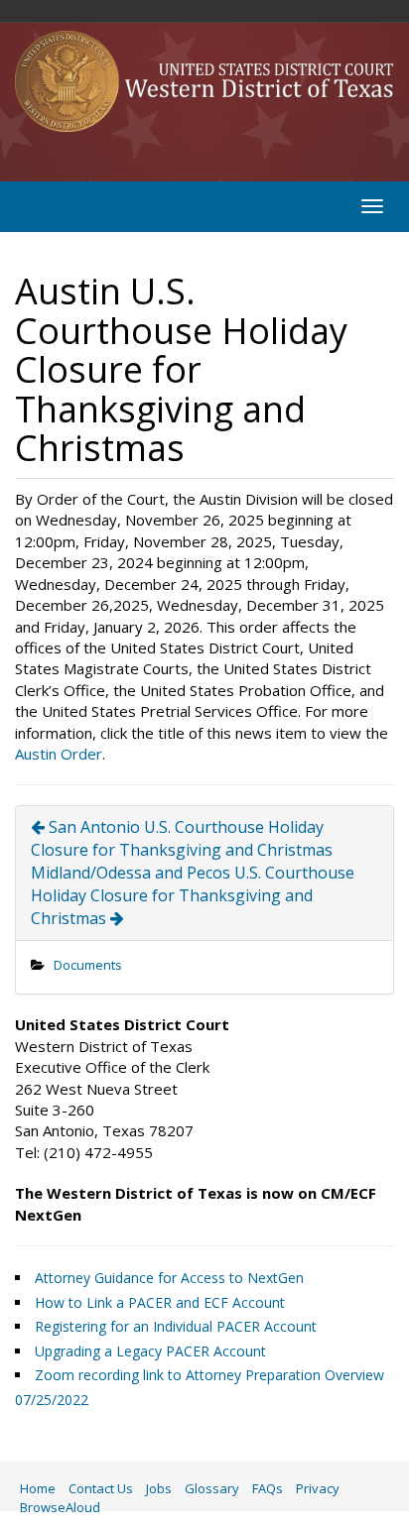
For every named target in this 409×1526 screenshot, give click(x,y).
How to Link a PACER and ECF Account (160, 1302)
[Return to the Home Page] (204, 81)
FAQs (267, 1488)
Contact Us (100, 1488)
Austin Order (58, 753)
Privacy (318, 1488)
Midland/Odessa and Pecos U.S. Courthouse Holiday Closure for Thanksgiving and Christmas (192, 895)
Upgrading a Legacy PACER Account (150, 1351)
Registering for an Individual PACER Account (176, 1326)
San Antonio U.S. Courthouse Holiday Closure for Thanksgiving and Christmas (182, 838)
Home (38, 1488)
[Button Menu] (372, 206)
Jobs (159, 1488)
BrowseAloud (60, 1507)
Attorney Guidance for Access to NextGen (169, 1277)
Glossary (212, 1488)
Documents (88, 965)
